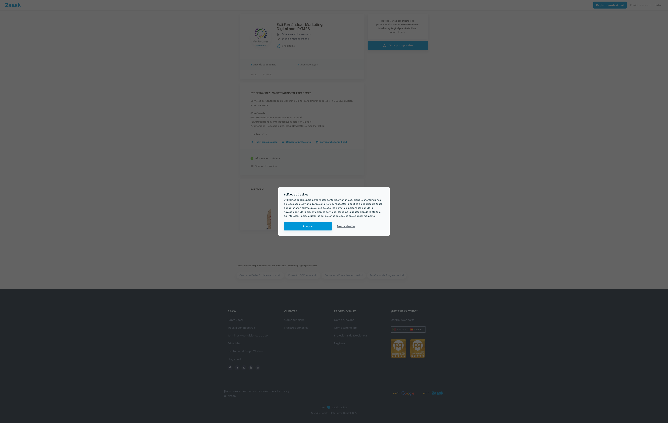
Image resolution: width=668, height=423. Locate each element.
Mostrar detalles (346, 226)
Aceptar (308, 226)
